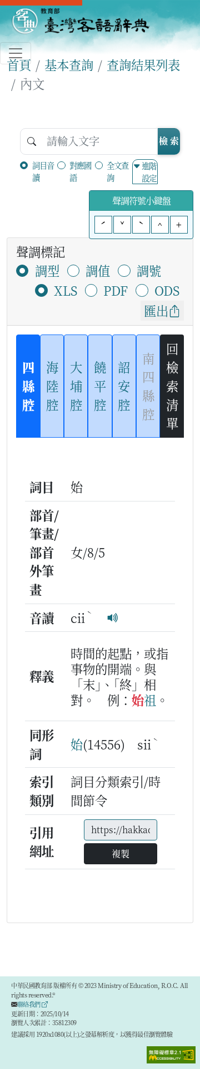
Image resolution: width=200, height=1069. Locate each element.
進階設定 (149, 172)
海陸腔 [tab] (52, 385)
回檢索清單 (172, 386)
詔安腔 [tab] (124, 385)
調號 (149, 270)
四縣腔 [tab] (28, 385)
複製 (120, 853)
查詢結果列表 (143, 64)
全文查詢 (117, 171)
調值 (98, 270)
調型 (47, 270)
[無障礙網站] (171, 1053)
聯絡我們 (29, 1004)
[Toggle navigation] (15, 53)
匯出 (156, 310)
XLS (65, 290)
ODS (166, 290)
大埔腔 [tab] (76, 385)
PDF (115, 290)
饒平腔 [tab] (100, 385)
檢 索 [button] (169, 140)
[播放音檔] (113, 617)
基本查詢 (68, 64)
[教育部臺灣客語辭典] (80, 21)
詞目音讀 (43, 171)
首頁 (19, 64)
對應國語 (80, 171)
